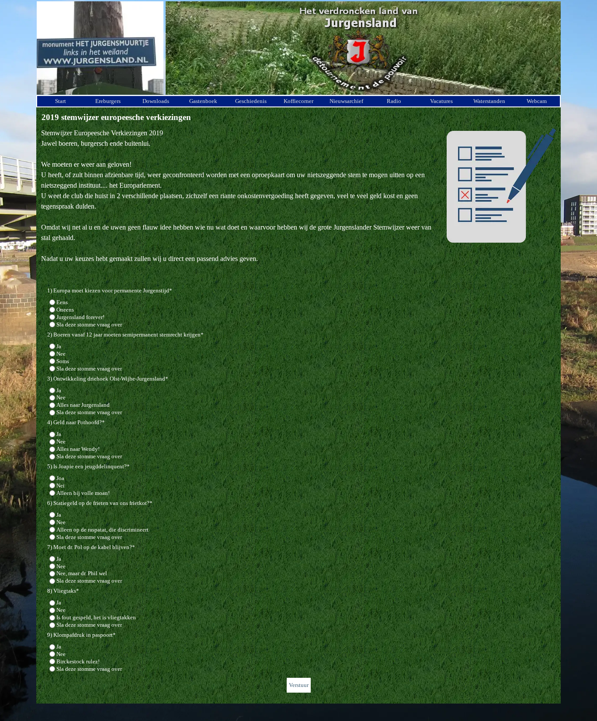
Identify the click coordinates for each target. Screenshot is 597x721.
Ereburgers (108, 101)
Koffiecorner (298, 101)
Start (60, 101)
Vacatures (441, 101)
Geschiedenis (251, 101)
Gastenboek (203, 101)
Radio (394, 101)
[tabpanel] (298, 201)
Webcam (537, 101)
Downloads (155, 101)
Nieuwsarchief (346, 101)
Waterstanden (489, 101)
